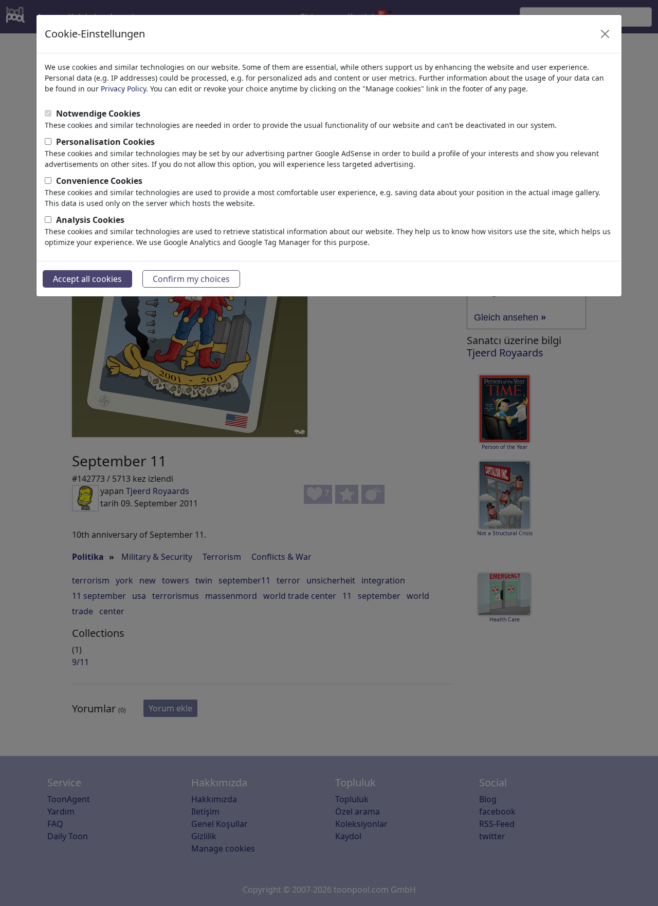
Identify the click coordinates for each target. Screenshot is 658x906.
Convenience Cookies (99, 180)
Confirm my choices (191, 279)
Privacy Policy (123, 88)
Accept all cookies (87, 279)
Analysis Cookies (90, 219)
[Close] (605, 34)
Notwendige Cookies (98, 113)
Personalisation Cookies (105, 141)
